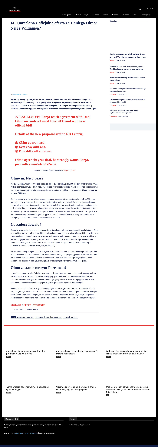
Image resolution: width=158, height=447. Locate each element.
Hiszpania (16, 305)
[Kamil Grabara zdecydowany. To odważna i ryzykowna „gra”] (29, 372)
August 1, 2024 (69, 170)
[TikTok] (150, 9)
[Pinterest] (92, 309)
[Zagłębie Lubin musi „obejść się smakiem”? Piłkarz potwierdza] (79, 337)
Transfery (39, 305)
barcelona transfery (25, 317)
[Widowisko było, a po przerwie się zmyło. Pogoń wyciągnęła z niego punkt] (79, 372)
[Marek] (12, 309)
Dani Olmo (39, 317)
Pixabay (25, 94)
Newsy (27, 305)
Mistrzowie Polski (21, 433)
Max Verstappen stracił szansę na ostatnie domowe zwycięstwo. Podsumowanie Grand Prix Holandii (128, 390)
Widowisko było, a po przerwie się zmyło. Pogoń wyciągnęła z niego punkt (76, 388)
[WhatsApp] (96, 309)
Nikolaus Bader (17, 94)
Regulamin (34, 433)
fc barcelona (56, 317)
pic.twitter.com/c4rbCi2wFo (35, 164)
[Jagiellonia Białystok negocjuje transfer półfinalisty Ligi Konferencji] (29, 337)
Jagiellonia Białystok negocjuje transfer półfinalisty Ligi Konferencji (25, 352)
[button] (139, 8)
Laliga (66, 317)
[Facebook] (147, 9)
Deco (47, 317)
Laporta (74, 317)
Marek (21, 309)
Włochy (9, 392)
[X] (152, 9)
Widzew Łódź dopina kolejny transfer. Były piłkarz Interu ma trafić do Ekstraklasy (127, 352)
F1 (107, 395)
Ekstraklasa (113, 116)
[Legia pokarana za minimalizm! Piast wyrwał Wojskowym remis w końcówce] (128, 37)
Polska (8, 356)
